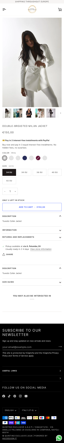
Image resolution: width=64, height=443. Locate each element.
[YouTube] (26, 396)
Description (9, 216)
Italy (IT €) (28, 410)
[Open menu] (6, 9)
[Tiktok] (9, 396)
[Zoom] (8, 101)
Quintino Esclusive (16, 436)
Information (9, 230)
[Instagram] (20, 396)
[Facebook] (3, 396)
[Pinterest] (14, 396)
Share (9, 254)
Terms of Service (20, 355)
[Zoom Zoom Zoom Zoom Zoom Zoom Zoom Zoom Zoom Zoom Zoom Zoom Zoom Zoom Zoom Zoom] (32, 62)
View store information (40, 249)
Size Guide (8, 282)
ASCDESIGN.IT (9, 438)
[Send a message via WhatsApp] (59, 438)
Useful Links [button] (9, 371)
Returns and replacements (18, 237)
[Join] (59, 346)
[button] (32, 378)
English (9, 410)
